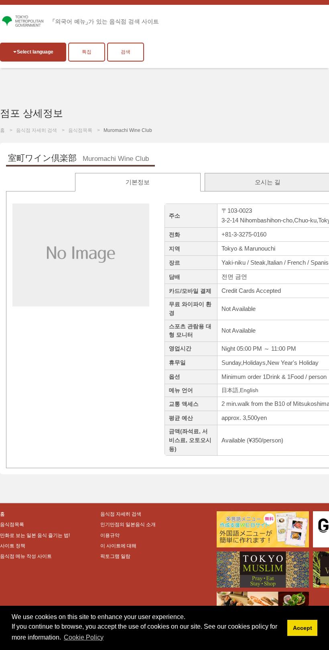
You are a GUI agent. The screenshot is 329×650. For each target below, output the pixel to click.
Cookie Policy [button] (84, 637)
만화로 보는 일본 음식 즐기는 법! (35, 535)
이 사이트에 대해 (118, 546)
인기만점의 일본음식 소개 (128, 524)
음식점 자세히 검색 (36, 130)
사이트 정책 (12, 546)
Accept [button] (302, 628)
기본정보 (138, 182)
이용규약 (110, 535)
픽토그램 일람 (115, 556)
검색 (125, 52)
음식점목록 (80, 130)
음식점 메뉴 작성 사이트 (26, 556)
